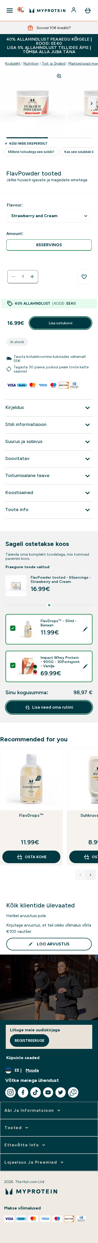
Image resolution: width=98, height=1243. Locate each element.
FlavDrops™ (31, 815)
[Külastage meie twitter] (60, 1092)
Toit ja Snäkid (53, 63)
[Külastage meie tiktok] (35, 1092)
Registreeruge (29, 1040)
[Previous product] (80, 875)
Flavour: (15, 205)
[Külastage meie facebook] (23, 1092)
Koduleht (12, 63)
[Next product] (90, 875)
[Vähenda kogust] (13, 276)
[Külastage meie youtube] (48, 1092)
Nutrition (31, 63)
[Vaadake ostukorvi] (88, 10)
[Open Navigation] (9, 10)
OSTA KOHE (36, 857)
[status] (22, 276)
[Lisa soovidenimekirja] (84, 277)
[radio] (49, 245)
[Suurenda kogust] (32, 276)
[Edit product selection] (85, 629)
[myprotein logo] (47, 10)
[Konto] (74, 10)
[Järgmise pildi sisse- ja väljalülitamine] (92, 103)
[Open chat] (73, 1092)
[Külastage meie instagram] (10, 1092)
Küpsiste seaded (22, 1057)
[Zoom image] (59, 76)
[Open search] (21, 10)
